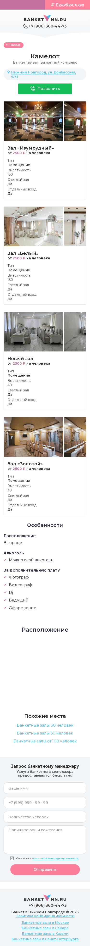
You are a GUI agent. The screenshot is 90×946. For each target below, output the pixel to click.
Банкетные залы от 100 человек (45, 741)
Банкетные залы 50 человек (45, 733)
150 (10, 174)
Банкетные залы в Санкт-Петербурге (45, 939)
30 (9, 490)
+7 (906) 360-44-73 (48, 26)
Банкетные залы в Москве (45, 922)
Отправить (45, 869)
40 (9, 385)
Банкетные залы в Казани (45, 933)
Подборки (25, 4)
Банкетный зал (26, 62)
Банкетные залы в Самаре (45, 928)
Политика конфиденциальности (45, 916)
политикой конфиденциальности (55, 858)
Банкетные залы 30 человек (45, 725)
